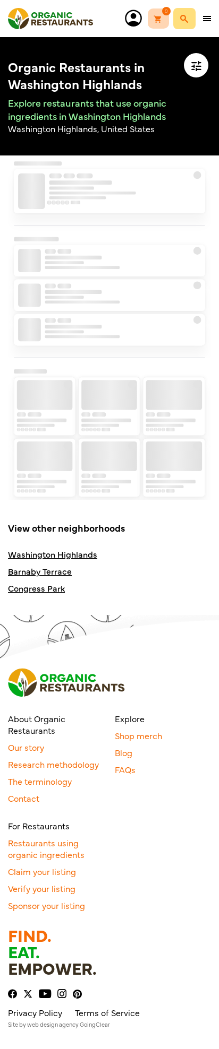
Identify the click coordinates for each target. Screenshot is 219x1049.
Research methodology (53, 764)
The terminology (40, 781)
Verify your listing (41, 888)
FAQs (125, 769)
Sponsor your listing (46, 905)
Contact (23, 798)
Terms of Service (107, 1012)
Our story (26, 747)
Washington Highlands (52, 554)
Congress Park (36, 588)
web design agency (53, 1024)
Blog (123, 752)
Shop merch (138, 735)
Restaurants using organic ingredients (46, 848)
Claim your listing (42, 871)
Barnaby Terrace (40, 571)
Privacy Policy (35, 1012)
